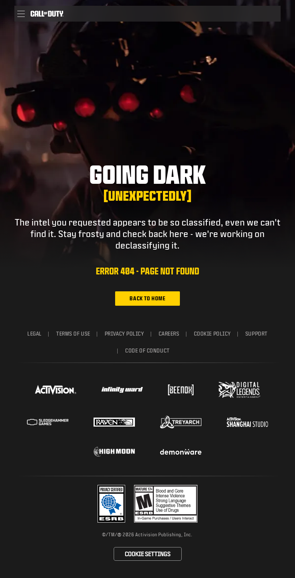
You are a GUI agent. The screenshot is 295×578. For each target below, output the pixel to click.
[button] (21, 14)
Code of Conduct (147, 350)
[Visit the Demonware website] (180, 452)
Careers (169, 333)
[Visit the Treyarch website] (180, 422)
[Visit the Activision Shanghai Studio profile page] (247, 422)
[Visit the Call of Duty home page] (47, 14)
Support (256, 333)
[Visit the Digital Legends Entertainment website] (239, 390)
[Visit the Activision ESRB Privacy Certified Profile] (111, 504)
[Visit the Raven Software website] (114, 422)
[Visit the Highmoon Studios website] (114, 451)
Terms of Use (73, 333)
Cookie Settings (148, 554)
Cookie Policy (212, 333)
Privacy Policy (124, 333)
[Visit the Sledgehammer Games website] (47, 422)
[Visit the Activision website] (55, 390)
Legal (34, 333)
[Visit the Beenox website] (181, 389)
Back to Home (147, 298)
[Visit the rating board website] (166, 504)
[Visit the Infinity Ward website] (122, 390)
